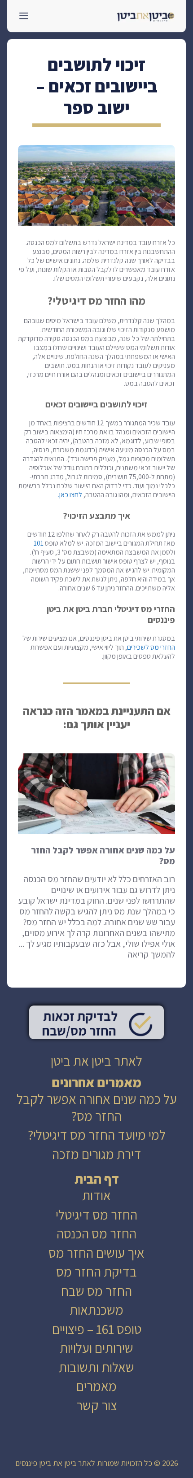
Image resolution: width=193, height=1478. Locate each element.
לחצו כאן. (70, 494)
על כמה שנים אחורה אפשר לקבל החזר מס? (97, 1107)
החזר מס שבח (96, 1291)
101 (39, 543)
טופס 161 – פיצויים (96, 1329)
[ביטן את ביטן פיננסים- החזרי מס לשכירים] (145, 16)
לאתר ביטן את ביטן (96, 1061)
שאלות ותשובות (96, 1367)
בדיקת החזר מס (96, 1272)
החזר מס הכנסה (96, 1233)
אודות (96, 1195)
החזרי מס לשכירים (151, 647)
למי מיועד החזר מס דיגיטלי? (97, 1135)
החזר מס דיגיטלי (96, 1215)
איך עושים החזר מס (96, 1253)
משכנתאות (96, 1310)
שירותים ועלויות (96, 1348)
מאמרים (96, 1386)
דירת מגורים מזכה (96, 1154)
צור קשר (96, 1405)
